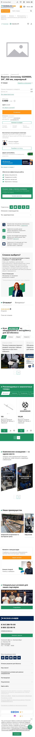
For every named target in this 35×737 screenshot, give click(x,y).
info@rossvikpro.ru (6, 631)
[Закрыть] (31, 719)
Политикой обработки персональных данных (15, 730)
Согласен (17, 734)
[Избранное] (21, 2)
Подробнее (24, 225)
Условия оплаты (15, 126)
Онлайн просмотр (17, 196)
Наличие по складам (17, 122)
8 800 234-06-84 (21, 7)
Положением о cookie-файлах (20, 728)
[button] (18, 372)
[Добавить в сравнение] (31, 24)
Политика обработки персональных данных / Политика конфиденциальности (16, 700)
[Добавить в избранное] (28, 24)
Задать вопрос (16, 557)
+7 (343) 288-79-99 (15, 260)
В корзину (17, 112)
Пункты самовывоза (26, 126)
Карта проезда (5, 643)
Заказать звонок (17, 635)
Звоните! (16, 239)
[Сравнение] (17, 2)
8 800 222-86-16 (8, 627)
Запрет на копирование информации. (22, 695)
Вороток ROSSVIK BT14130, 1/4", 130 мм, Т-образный (8, 421)
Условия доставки (4, 126)
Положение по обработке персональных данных (14, 705)
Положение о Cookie (6, 697)
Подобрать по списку (17, 148)
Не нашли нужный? (8, 107)
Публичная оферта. (6, 695)
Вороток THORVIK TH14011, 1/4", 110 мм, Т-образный (24, 421)
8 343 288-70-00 (8, 625)
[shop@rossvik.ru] (24, 7)
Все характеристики (7, 94)
